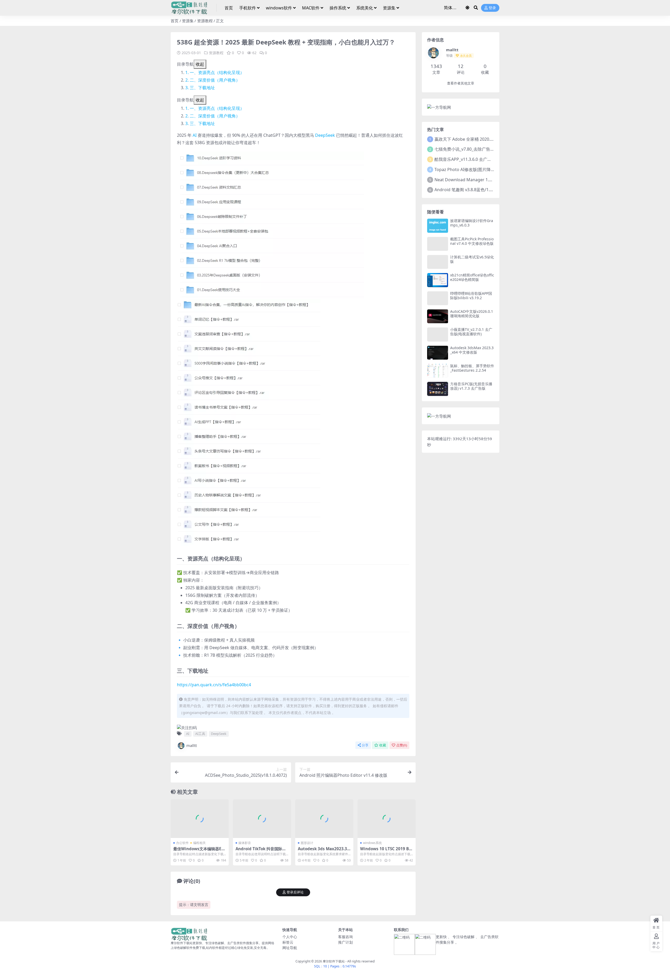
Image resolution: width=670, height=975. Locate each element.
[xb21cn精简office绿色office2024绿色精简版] (437, 280)
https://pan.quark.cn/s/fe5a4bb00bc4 (214, 685)
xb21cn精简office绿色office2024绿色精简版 (472, 277)
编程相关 (199, 843)
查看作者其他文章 (460, 83)
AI (195, 135)
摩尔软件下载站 (334, 961)
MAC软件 (311, 8)
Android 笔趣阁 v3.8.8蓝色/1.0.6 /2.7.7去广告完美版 (483, 189)
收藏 (382, 745)
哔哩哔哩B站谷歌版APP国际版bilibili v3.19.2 (471, 295)
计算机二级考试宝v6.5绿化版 (472, 259)
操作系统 (338, 8)
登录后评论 (295, 892)
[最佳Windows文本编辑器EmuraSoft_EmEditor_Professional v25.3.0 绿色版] (200, 818)
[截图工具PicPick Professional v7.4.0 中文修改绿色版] (437, 244)
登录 (492, 8)
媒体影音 (244, 843)
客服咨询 (345, 936)
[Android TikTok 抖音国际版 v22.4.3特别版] (262, 818)
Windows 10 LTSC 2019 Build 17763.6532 (386, 851)
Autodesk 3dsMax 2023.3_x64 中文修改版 (472, 350)
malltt (191, 745)
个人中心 (289, 936)
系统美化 (364, 8)
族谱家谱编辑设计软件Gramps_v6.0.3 (471, 223)
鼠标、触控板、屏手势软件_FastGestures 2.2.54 (472, 368)
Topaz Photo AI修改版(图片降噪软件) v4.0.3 (475, 169)
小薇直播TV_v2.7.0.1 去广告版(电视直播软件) (471, 331)
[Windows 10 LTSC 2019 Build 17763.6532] (387, 818)
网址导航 (289, 947)
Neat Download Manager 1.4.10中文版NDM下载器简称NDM (492, 180)
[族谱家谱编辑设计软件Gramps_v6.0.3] (437, 226)
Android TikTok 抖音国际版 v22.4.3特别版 (261, 851)
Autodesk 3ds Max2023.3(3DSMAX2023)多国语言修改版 (324, 851)
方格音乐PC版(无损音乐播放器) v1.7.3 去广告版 (471, 386)
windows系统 (372, 843)
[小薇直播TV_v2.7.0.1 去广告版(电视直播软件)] (437, 334)
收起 (200, 64)
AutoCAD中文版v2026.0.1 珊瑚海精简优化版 (471, 313)
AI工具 (200, 733)
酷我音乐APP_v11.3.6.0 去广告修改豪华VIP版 (476, 159)
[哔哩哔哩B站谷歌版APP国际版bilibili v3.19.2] (437, 298)
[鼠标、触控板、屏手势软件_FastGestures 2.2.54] (437, 371)
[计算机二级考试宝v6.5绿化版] (437, 262)
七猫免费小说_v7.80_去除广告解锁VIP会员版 (476, 149)
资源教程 (205, 20)
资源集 (389, 8)
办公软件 (182, 843)
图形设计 (307, 843)
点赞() (401, 745)
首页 (229, 8)
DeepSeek (325, 135)
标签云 (287, 942)
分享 (365, 745)
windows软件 (279, 8)
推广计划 (345, 942)
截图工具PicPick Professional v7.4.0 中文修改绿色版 (472, 241)
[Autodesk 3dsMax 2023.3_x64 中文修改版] (437, 353)
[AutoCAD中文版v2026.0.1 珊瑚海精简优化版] (437, 316)
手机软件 (247, 8)
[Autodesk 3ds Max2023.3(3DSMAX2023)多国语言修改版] (324, 818)
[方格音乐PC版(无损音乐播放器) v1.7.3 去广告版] (437, 389)
